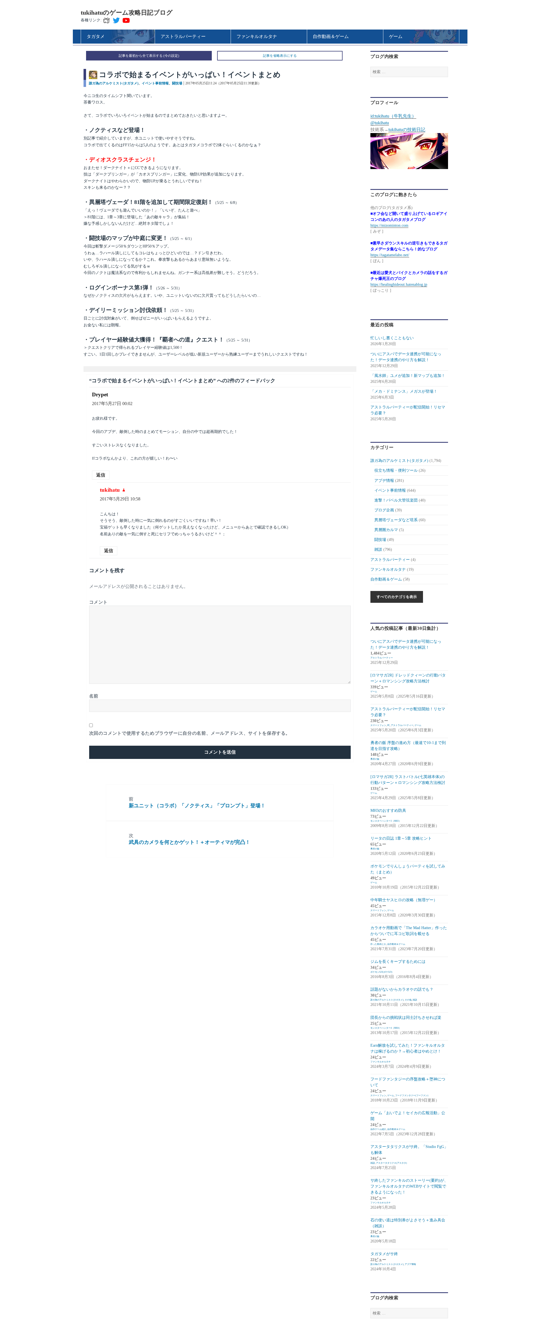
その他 (408, 1000)
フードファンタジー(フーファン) (411, 1095)
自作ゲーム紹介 (378, 1129)
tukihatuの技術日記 (406, 129)
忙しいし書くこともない (392, 338)
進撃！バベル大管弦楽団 (396, 500)
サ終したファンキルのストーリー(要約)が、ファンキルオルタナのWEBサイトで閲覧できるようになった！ (409, 1186)
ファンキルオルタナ (388, 569)
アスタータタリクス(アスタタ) (391, 1163)
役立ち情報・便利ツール (396, 470)
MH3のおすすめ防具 (388, 810)
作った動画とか (378, 944)
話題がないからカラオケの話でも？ (401, 989)
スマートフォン (378, 725)
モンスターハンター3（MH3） (385, 821)
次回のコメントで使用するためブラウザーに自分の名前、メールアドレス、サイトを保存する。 (190, 733)
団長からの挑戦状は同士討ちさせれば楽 (405, 1017)
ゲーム (373, 691)
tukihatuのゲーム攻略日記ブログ (127, 12)
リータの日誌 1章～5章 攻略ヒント (401, 838)
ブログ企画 (384, 510)
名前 (93, 696)
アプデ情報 (384, 480)
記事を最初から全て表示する (141, 56)
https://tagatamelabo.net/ (389, 255)
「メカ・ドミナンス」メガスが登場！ (403, 391)
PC (388, 725)
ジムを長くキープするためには (398, 961)
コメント (98, 602)
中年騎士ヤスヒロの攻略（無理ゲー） (403, 900)
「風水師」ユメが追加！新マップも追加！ (407, 376)
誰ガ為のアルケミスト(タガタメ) (113, 83)
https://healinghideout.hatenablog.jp (398, 284)
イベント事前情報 (155, 83)
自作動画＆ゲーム (386, 579)
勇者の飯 (374, 759)
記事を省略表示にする (280, 56)
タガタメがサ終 (384, 1254)
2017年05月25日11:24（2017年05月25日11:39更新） (223, 83)
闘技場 (177, 83)
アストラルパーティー (390, 560)
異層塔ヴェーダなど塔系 (396, 520)
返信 (100, 475)
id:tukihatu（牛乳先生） (393, 116)
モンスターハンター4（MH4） (385, 1028)
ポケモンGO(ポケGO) (381, 972)
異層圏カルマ (386, 530)
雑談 (378, 549)
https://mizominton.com (389, 225)
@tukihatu (379, 122)
